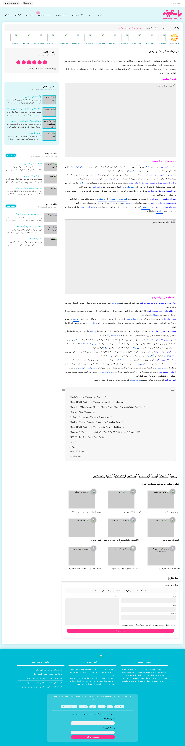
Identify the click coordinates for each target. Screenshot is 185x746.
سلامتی (100, 15)
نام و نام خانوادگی (108, 719)
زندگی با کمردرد (34, 133)
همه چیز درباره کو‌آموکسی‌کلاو (30, 226)
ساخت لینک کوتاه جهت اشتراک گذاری (40, 68)
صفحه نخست (176, 3)
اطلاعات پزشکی (78, 15)
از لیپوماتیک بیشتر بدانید (172, 540)
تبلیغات (110, 706)
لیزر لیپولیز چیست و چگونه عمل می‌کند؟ (86, 512)
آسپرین (112, 199)
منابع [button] (172, 390)
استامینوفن (122, 199)
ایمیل (174, 605)
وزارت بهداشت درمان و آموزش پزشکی (49, 670)
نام (174, 597)
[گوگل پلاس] (29, 62)
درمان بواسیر (144, 476)
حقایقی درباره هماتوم (173, 512)
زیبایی (91, 15)
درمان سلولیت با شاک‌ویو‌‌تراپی (169, 568)
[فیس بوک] (34, 62)
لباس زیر (145, 207)
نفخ (106, 348)
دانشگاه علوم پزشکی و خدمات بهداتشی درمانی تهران (44, 678)
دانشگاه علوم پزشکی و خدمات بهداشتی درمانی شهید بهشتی (42, 687)
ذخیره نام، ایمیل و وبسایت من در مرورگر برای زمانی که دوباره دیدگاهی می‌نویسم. (149, 625)
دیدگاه (117, 597)
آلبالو (151, 356)
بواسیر (159, 211)
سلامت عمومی (152, 28)
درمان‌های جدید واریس (132, 512)
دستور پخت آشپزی (44, 15)
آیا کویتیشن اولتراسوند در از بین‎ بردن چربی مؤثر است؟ (121, 541)
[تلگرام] (40, 62)
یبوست (139, 364)
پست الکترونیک (109, 728)
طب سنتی (29, 15)
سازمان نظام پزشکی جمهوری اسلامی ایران (47, 674)
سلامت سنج (83, 706)
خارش (81, 183)
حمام (147, 167)
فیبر (143, 339)
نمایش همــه (11, 155)
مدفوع (75, 319)
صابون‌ (132, 171)
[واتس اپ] (45, 62)
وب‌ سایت (173, 613)
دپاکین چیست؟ (36, 238)
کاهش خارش (120, 476)
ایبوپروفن (102, 199)
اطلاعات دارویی (62, 15)
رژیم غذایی (134, 348)
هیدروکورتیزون (128, 187)
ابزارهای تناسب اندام (13, 15)
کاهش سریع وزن (95, 540)
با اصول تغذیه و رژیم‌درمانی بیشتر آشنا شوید (85, 568)
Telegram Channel (12, 3)
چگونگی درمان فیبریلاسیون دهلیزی (26, 121)
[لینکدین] (18, 62)
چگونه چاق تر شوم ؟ (32, 96)
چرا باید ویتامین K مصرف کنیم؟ (29, 214)
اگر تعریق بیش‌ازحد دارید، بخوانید (29, 188)
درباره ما (92, 706)
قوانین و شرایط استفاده (69, 706)
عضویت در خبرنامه (93, 737)
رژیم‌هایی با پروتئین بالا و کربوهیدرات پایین (125, 568)
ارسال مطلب (119, 706)
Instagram (28, 3)
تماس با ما (101, 706)
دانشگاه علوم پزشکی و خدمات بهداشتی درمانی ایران (44, 683)
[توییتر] (24, 62)
